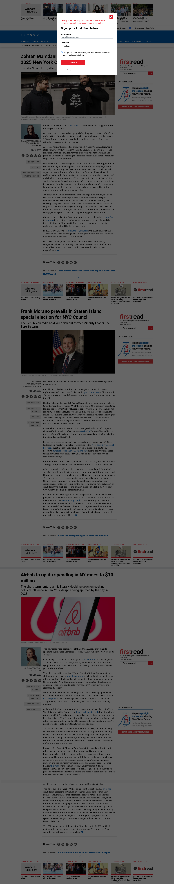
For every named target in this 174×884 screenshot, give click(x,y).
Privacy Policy (66, 70)
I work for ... (66, 42)
